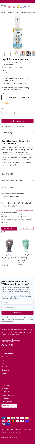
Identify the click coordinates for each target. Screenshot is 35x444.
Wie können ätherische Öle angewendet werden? (12, 195)
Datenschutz (27, 429)
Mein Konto (5, 385)
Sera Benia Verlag (11, 437)
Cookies (18, 432)
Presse (3, 363)
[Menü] (2, 6)
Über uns (4, 357)
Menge (4, 109)
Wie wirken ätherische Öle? (12, 187)
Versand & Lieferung (8, 395)
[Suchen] (6, 6)
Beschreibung (6, 133)
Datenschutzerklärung (7, 321)
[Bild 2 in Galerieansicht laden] (17, 32)
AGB (12, 429)
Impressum (5, 429)
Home (3, 12)
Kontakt (4, 373)
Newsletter (5, 370)
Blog (3, 360)
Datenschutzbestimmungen (25, 211)
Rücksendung (6, 398)
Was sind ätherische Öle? (11, 180)
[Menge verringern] (3, 113)
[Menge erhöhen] (14, 113)
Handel (4, 367)
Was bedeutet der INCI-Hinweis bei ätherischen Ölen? (16, 204)
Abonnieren (17, 313)
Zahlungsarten (6, 402)
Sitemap (4, 432)
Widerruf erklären (9, 406)
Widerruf (18, 429)
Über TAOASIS (7, 174)
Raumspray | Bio (12, 12)
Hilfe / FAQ (5, 388)
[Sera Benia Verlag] (17, 6)
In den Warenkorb (17, 121)
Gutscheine (5, 392)
